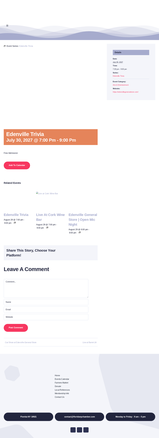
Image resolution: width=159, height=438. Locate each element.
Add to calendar (17, 165)
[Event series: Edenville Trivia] (15, 222)
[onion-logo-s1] (17, 3)
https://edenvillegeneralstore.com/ (125, 92)
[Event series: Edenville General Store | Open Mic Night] (79, 232)
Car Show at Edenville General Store (20, 342)
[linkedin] (86, 430)
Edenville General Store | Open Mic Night (83, 219)
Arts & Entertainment (120, 85)
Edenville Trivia (16, 215)
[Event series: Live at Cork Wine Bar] (47, 227)
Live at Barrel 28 (90, 342)
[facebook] (73, 430)
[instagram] (79, 430)
